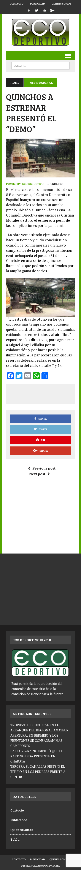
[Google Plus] (52, 10)
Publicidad (37, 3)
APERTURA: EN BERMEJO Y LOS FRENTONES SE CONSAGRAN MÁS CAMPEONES (36, 740)
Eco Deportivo (33, 183)
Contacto (17, 3)
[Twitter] (36, 10)
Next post (37, 473)
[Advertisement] (45, 393)
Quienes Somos (61, 3)
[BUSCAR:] (40, 65)
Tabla (14, 839)
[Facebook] (28, 10)
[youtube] (44, 10)
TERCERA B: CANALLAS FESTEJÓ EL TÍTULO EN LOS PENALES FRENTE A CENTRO (37, 771)
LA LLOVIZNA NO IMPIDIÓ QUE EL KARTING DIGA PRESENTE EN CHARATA (36, 756)
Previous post (44, 468)
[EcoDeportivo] (40, 32)
